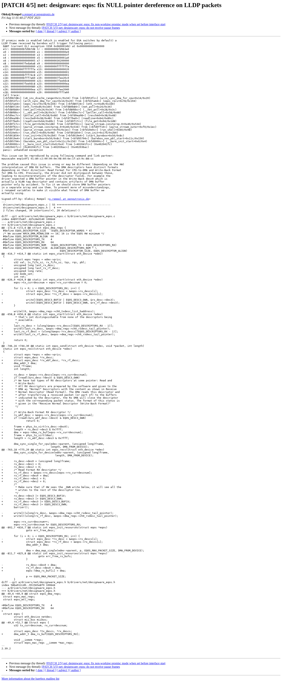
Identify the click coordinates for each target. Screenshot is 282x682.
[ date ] (40, 31)
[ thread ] (50, 31)
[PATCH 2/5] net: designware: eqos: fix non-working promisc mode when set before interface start (105, 24)
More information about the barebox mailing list (30, 678)
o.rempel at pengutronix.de (38, 14)
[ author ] (75, 31)
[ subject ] (63, 31)
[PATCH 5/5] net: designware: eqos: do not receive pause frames (81, 27)
